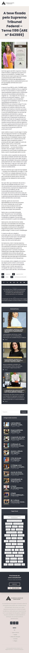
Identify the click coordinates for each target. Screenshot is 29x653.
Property (20, 558)
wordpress (17, 564)
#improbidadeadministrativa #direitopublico (14, 517)
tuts (5, 564)
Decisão (7, 535)
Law (17, 549)
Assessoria (8, 274)
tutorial (20, 561)
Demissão (14, 535)
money (14, 552)
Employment (21, 541)
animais (8, 526)
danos (20, 532)
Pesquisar (23, 412)
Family (14, 544)
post (8, 558)
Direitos (14, 538)
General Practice (10, 547)
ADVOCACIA (8, 523)
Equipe (15, 634)
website (10, 564)
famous (20, 544)
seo (7, 561)
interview (8, 549)
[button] (4, 282)
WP (23, 564)
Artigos (7, 277)
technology (13, 561)
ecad (6, 541)
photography (19, 555)
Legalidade (8, 552)
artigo (8, 529)
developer (21, 535)
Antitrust (15, 526)
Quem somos (15, 632)
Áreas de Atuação (15, 636)
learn (21, 549)
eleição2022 (12, 541)
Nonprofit (21, 552)
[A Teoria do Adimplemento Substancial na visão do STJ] (6, 488)
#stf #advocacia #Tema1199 (20, 277)
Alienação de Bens (18, 523)
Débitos (20, 538)
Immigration (19, 547)
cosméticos (19, 529)
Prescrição (13, 558)
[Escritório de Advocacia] (7, 3)
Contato (15, 638)
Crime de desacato (11, 532)
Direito (8, 538)
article (20, 526)
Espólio (8, 544)
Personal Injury (10, 555)
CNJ (13, 529)
